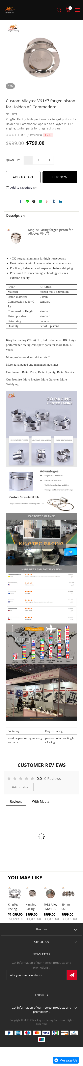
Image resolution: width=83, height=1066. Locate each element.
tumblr (54, 201)
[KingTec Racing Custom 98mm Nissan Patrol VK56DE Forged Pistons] (32, 893)
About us (41, 929)
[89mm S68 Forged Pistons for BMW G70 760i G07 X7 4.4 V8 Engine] (68, 893)
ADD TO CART (23, 177)
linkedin (60, 201)
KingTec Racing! (54, 731)
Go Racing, (13, 731)
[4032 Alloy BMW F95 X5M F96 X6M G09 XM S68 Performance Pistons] (50, 893)
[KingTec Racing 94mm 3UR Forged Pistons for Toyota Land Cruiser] (15, 893)
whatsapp (40, 201)
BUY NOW (59, 177)
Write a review (20, 787)
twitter (34, 201)
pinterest (47, 201)
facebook (21, 201)
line (27, 201)
